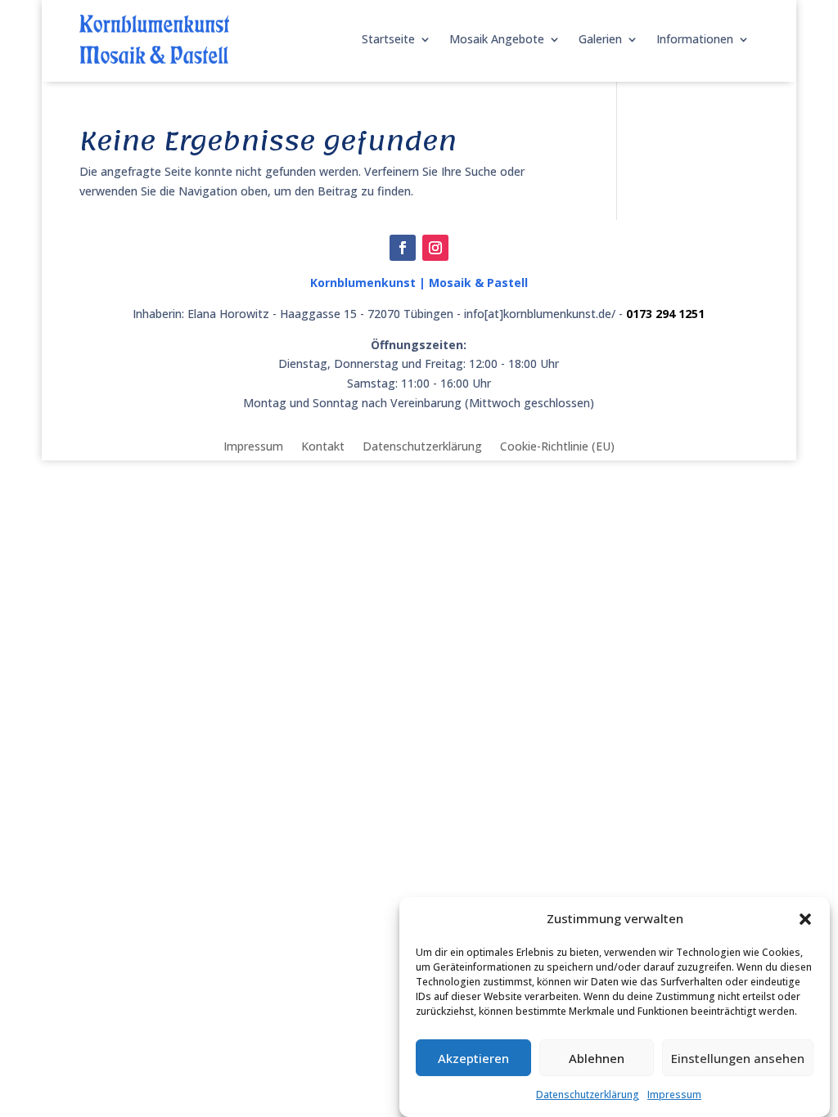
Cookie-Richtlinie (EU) (557, 445)
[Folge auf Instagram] (435, 248)
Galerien (600, 39)
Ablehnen (596, 1058)
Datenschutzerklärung (587, 1094)
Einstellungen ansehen (737, 1058)
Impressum (674, 1094)
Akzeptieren (473, 1058)
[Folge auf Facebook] (403, 248)
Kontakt (323, 445)
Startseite (388, 39)
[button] (805, 919)
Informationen (694, 39)
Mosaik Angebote (496, 39)
